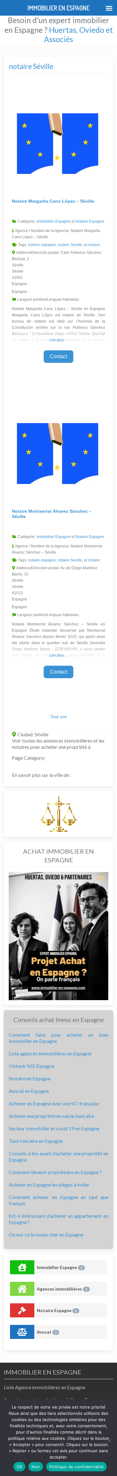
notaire (94, 245)
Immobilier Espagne (54, 221)
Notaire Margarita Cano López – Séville (53, 201)
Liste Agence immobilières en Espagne (44, 1387)
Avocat (47, 1332)
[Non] (109, 1441)
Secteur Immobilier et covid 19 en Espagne (54, 1128)
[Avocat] (22, 1332)
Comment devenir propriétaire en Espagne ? (55, 1172)
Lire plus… (58, 340)
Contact (58, 356)
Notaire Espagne (90, 221)
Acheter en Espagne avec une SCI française (54, 1103)
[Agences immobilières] (22, 1289)
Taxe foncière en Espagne (36, 1141)
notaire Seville (70, 245)
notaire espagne (42, 245)
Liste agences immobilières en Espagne (50, 1053)
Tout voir (58, 716)
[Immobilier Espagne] (22, 1267)
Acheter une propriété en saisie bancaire (51, 1116)
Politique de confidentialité (76, 1466)
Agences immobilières (62, 1288)
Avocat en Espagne (29, 1091)
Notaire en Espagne (30, 1078)
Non (36, 1466)
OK (19, 1466)
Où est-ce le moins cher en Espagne (46, 1234)
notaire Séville (31, 66)
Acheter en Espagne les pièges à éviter (49, 1184)
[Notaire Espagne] (22, 1310)
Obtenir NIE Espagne (31, 1066)
